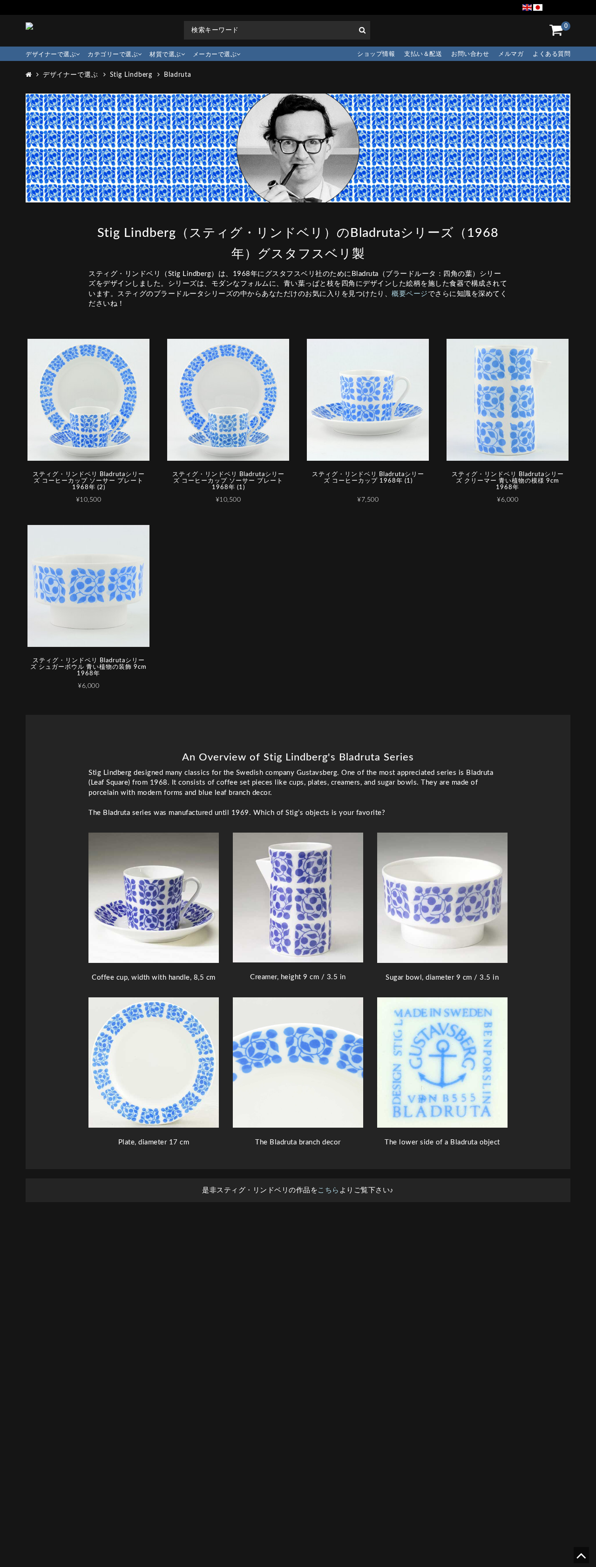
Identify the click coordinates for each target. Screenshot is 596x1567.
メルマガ (510, 54)
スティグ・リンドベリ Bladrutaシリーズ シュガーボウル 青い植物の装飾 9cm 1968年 (88, 667)
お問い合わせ (470, 54)
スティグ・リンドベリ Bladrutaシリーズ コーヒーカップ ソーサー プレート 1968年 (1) (228, 481)
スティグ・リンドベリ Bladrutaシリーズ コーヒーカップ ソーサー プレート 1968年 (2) (89, 481)
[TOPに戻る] (580, 1558)
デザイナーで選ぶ (51, 55)
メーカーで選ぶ (215, 55)
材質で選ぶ (165, 55)
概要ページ (410, 293)
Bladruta (177, 75)
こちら (328, 1190)
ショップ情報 (376, 54)
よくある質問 (551, 54)
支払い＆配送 (423, 54)
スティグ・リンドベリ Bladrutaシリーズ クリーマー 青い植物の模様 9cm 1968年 (508, 481)
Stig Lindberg (131, 75)
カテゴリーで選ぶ (113, 55)
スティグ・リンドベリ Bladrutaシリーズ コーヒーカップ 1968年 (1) (368, 477)
